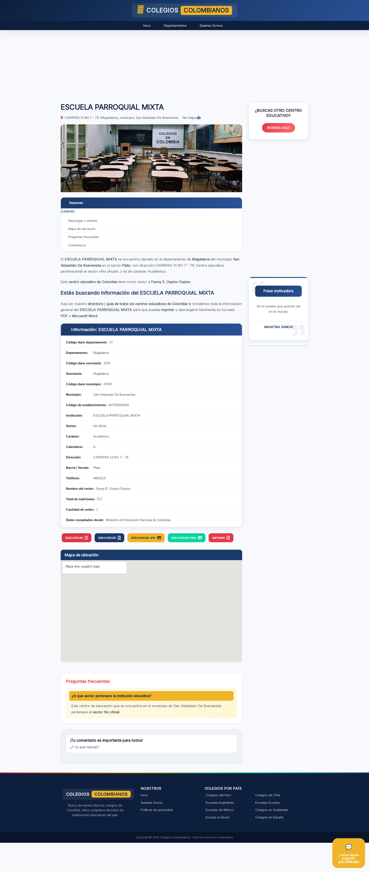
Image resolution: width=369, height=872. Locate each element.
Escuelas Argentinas (220, 802)
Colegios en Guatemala (271, 810)
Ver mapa (189, 118)
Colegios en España (269, 817)
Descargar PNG (183, 537)
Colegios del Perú (218, 795)
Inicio (147, 25)
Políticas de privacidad (157, 810)
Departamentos (175, 25)
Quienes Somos (211, 25)
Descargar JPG (143, 537)
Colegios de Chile (267, 795)
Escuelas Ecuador (267, 802)
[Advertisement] (184, 64)
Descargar (74, 537)
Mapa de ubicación (81, 229)
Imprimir (218, 537)
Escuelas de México (220, 810)
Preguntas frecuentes (83, 237)
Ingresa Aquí (278, 127)
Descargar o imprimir (82, 220)
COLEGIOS (187, 10)
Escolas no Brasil (217, 817)
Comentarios (77, 245)
